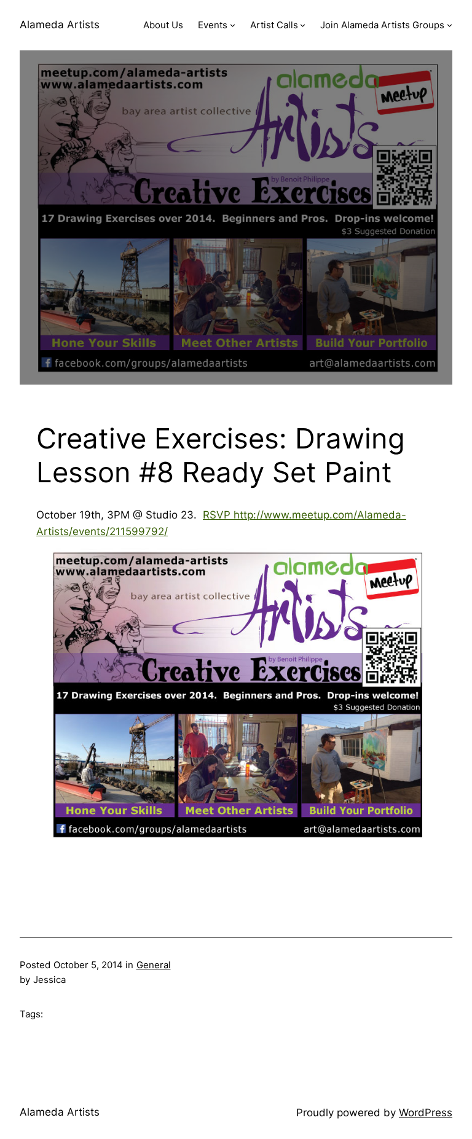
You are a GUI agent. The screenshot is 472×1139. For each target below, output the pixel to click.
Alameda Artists (60, 24)
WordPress (425, 1112)
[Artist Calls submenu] (302, 25)
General (153, 965)
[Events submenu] (232, 25)
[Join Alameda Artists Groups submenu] (449, 25)
